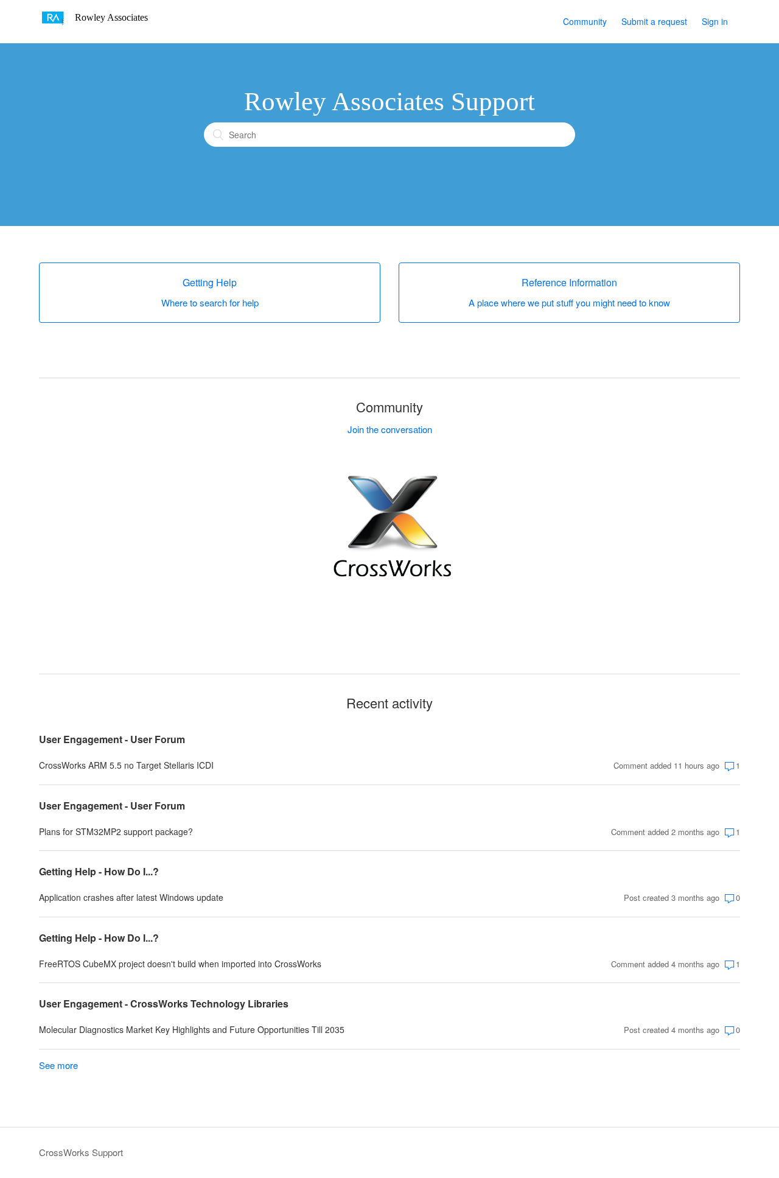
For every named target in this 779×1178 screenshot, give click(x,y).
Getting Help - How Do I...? (99, 871)
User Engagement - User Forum (112, 739)
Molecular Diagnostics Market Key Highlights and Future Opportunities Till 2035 (191, 1029)
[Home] (97, 27)
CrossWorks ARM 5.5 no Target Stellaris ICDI (126, 765)
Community (585, 21)
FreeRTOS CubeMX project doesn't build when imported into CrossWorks (180, 964)
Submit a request (654, 21)
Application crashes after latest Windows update (131, 897)
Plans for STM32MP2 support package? (116, 831)
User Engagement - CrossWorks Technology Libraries (163, 1003)
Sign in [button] (715, 21)
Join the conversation (390, 429)
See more (58, 1065)
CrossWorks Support (81, 1152)
